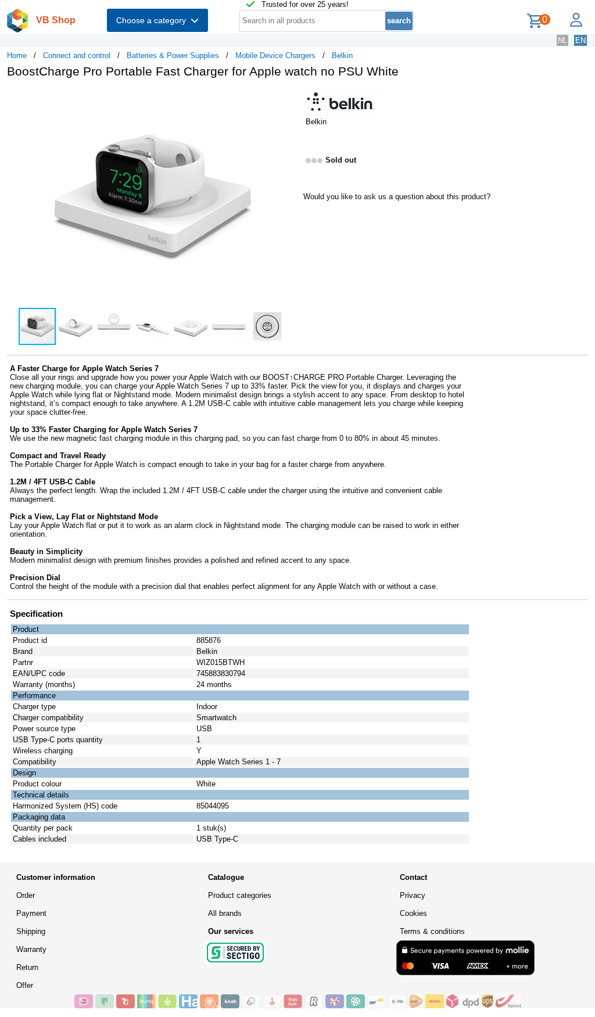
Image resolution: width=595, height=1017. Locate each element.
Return (27, 967)
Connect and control (76, 55)
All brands (225, 913)
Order (25, 895)
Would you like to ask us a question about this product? (396, 196)
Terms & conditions (432, 931)
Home (17, 55)
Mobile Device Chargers (275, 55)
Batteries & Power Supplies (173, 55)
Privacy (412, 895)
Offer (24, 985)
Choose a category (153, 20)
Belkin (342, 55)
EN (580, 40)
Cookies (413, 913)
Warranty (31, 949)
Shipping (30, 931)
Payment (31, 913)
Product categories (239, 895)
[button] (287, 99)
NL (562, 40)
